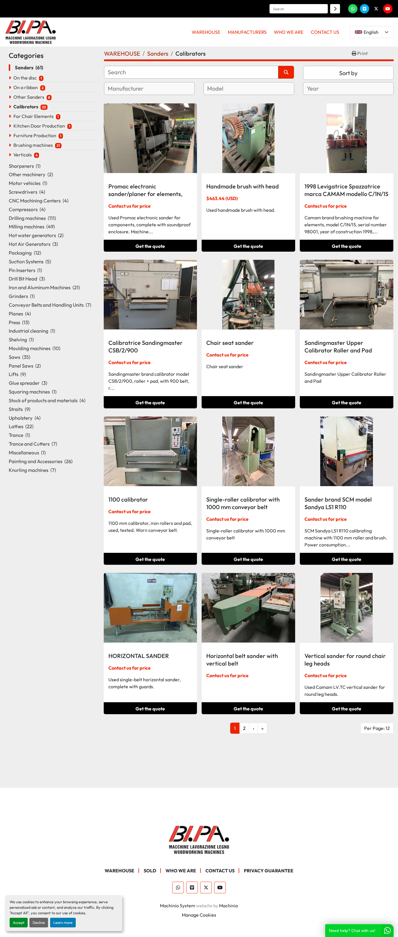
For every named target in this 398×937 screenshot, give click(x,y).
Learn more (63, 922)
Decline (39, 922)
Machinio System (177, 905)
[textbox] (132, 88)
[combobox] (149, 88)
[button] (206, 32)
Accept (18, 922)
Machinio (228, 905)
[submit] (335, 8)
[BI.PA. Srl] (199, 839)
